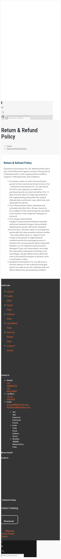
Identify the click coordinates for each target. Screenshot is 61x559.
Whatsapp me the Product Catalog (7, 533)
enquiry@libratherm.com (17, 404)
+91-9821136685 (12, 389)
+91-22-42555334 (11, 397)
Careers (10, 291)
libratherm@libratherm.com (18, 407)
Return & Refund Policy (17, 148)
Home (9, 146)
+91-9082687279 (12, 384)
